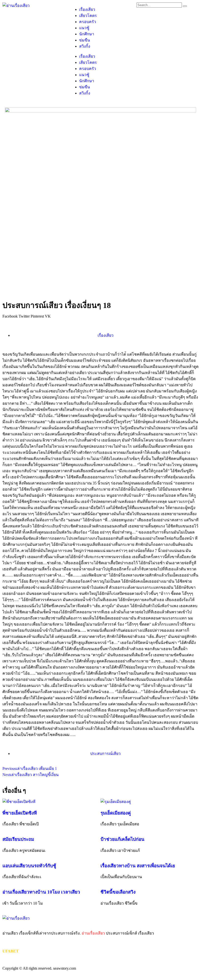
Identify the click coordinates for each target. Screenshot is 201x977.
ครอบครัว (87, 22)
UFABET (10, 951)
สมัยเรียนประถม (18, 839)
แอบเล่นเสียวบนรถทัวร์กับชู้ (29, 865)
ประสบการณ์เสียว (105, 753)
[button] (10, 316)
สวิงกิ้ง (84, 46)
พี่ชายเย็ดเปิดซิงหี (19, 813)
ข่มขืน (84, 40)
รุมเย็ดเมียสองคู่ (115, 813)
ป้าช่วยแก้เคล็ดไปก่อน (122, 839)
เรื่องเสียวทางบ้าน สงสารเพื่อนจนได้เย (137, 865)
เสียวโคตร (88, 15)
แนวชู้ (84, 28)
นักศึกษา (86, 34)
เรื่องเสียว (87, 9)
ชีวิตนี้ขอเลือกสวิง (118, 892)
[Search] (185, 6)
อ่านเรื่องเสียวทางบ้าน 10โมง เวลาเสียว (41, 892)
